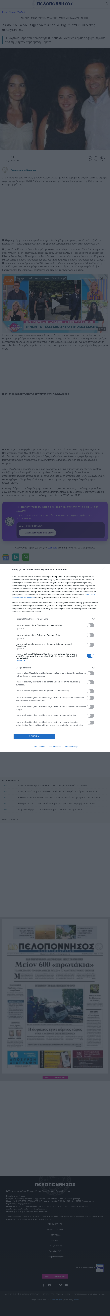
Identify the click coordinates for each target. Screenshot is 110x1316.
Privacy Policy (71, 746)
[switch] (90, 625)
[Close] (104, 569)
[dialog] (55, 658)
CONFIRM (34, 736)
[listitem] (55, 618)
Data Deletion (39, 746)
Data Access (55, 746)
